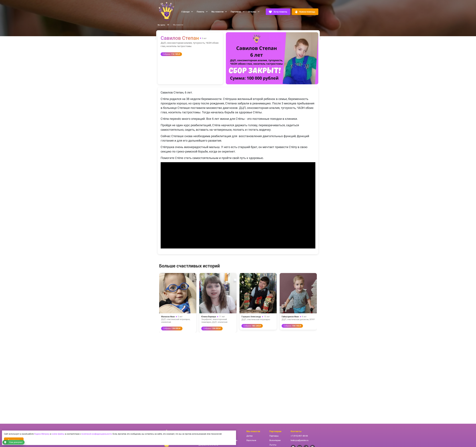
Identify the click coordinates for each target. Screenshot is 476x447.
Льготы (272, 445)
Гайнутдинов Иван (290, 316)
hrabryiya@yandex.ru (299, 440)
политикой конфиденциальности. (96, 434)
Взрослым (251, 440)
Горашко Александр (251, 316)
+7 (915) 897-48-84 (299, 436)
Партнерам (236, 12)
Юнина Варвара (208, 316)
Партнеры (274, 436)
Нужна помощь (307, 11)
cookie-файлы (58, 434)
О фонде (185, 12)
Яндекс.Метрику (41, 434)
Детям (249, 436)
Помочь (201, 12)
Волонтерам (275, 440)
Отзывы (252, 12)
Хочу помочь (280, 11)
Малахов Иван (168, 316)
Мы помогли (217, 12)
